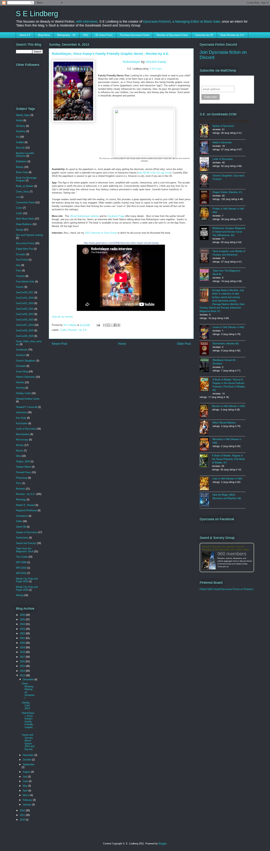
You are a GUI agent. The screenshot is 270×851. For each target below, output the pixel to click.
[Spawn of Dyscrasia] (206, 131)
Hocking (20, 387)
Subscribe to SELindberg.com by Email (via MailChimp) (224, 80)
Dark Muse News (25, 218)
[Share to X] (112, 325)
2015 (23, 666)
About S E (25, 35)
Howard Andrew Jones (27, 398)
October (27, 759)
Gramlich (21, 355)
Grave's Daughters (26, 360)
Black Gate (22, 172)
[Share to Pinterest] (118, 325)
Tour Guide (22, 556)
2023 (23, 628)
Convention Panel (25, 202)
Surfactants (22, 537)
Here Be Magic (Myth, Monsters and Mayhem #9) (227, 496)
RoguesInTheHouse (26, 510)
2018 (23, 652)
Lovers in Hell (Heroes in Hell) (228, 327)
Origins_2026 (23, 461)
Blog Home (44, 35)
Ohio (18, 456)
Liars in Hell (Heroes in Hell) (227, 478)
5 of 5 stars (156, 68)
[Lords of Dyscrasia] (206, 164)
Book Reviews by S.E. (233, 35)
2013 (23, 675)
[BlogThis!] (108, 325)
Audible (20, 142)
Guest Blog (22, 371)
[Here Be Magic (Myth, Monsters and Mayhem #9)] (206, 500)
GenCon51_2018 (25, 297)
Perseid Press (23, 472)
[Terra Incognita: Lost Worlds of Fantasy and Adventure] (206, 256)
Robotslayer (131, 62)
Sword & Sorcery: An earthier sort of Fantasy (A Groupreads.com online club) (225, 548)
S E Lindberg (37, 14)
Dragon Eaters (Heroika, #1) (227, 192)
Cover (19, 207)
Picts (18, 483)
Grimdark (21, 366)
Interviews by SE (204, 35)
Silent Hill (21, 526)
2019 (23, 647)
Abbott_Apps (23, 115)
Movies (20, 445)
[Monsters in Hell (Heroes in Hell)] (206, 444)
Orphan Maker (23, 466)
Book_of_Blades (24, 186)
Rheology (21, 499)
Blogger (162, 843)
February (28, 800)
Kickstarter (22, 423)
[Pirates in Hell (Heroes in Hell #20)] (206, 214)
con (18, 197)
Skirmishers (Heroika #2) (226, 343)
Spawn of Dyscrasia (26, 532)
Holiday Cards (23, 393)
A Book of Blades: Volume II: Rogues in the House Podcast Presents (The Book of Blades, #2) (229, 385)
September (28, 764)
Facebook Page (115, 216)
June (26, 781)
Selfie (19, 521)
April (25, 790)
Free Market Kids (25, 281)
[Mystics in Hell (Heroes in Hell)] (206, 411)
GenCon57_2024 (25, 325)
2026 (23, 615)
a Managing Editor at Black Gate (196, 21)
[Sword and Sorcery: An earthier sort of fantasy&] (209, 560)
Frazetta (20, 276)
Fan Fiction (22, 259)
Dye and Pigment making (29, 235)
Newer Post (59, 343)
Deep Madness (24, 224)
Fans (18, 270)
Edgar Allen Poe (24, 248)
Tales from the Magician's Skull (24, 550)
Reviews (20, 488)
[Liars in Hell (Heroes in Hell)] (206, 484)
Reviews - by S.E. (77, 330)
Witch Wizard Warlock (224, 422)
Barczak (20, 147)
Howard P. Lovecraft (26, 407)
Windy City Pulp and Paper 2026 (27, 588)
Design (19, 229)
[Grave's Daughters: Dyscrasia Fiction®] (206, 181)
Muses (19, 450)
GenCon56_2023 (25, 319)
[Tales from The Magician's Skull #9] (206, 275)
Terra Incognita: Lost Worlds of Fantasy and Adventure (229, 252)
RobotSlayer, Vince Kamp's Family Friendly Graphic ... (28, 722)
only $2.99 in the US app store (154, 172)
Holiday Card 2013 (26, 705)
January (27, 804)
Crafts (63, 330)
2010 (23, 819)
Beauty (20, 167)
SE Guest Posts (104, 35)
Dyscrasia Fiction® (157, 21)
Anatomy (21, 131)
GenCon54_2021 (25, 308)
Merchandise (23, 434)
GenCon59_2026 (25, 336)
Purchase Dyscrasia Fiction (134, 35)
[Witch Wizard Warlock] (206, 428)
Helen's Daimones (25, 376)
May (25, 785)
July (25, 776)
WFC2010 (21, 567)
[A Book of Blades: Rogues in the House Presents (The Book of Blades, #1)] (206, 461)
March (26, 795)
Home (122, 343)
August (27, 771)
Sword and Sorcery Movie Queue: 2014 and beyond (28, 742)
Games (20, 287)
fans (18, 265)
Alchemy (20, 126)
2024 (23, 624)
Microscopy (22, 439)
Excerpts (21, 254)
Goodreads (22, 349)
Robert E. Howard (25, 505)
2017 (23, 656)
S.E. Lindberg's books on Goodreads (225, 121)
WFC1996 (21, 562)
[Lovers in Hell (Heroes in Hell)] (206, 332)
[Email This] (105, 325)
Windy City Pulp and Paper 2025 (27, 580)
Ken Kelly (21, 417)
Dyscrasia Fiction (25, 243)
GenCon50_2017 (25, 292)
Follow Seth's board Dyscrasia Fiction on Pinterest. (227, 589)
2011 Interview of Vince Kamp (101, 232)
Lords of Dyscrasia (26, 428)
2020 (23, 642)
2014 (23, 670)
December (28, 679)
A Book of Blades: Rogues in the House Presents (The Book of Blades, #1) (228, 459)
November (28, 755)
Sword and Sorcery (26, 543)
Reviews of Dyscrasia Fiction (172, 35)
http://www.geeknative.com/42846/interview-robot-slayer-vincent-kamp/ (121, 243)
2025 (23, 619)
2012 (23, 810)
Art (17, 136)
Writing (19, 595)
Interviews (21, 412)
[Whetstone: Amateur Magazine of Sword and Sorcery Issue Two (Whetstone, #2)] (206, 233)
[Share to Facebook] (115, 325)
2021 (23, 638)
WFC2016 (21, 573)
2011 (23, 815)
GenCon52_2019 (25, 303)
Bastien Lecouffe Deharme (25, 154)
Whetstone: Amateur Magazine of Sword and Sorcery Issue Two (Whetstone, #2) (228, 231)
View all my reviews (62, 316)
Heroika (20, 382)
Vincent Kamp (156, 62)
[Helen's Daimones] (206, 148)
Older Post (184, 343)
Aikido (19, 120)
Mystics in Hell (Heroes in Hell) (228, 406)
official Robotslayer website (84, 216)
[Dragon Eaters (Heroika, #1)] (206, 197)
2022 (23, 633)
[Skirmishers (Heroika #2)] (206, 349)
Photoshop (21, 477)
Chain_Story (22, 191)
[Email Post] (98, 325)
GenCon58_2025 (25, 330)
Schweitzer (22, 516)
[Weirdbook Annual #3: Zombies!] (206, 365)
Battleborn (21, 161)
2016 (23, 661)
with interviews (87, 21)
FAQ (85, 35)
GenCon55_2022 (25, 314)
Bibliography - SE (66, 35)
